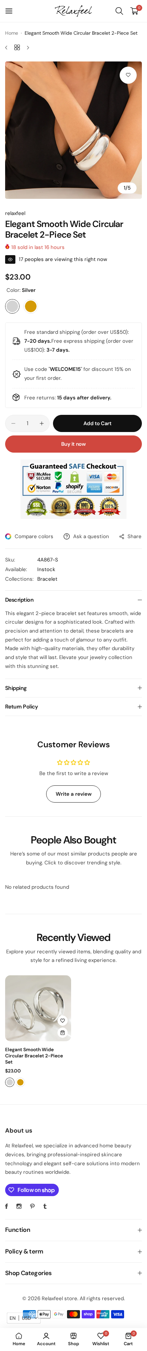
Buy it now (73, 444)
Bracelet (47, 579)
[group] (73, 130)
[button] (24, 1318)
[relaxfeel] (73, 11)
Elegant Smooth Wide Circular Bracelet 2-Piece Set (34, 1055)
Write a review (74, 794)
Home (11, 33)
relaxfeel (15, 213)
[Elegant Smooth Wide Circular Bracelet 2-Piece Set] (38, 1008)
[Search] (119, 11)
